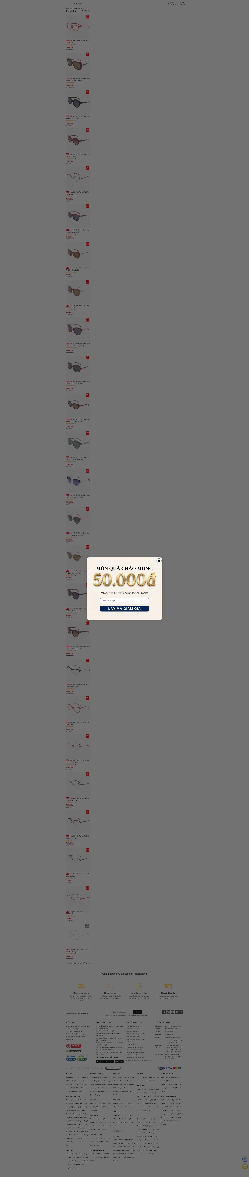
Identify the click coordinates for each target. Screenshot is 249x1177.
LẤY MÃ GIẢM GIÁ (124, 608)
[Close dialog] (159, 560)
